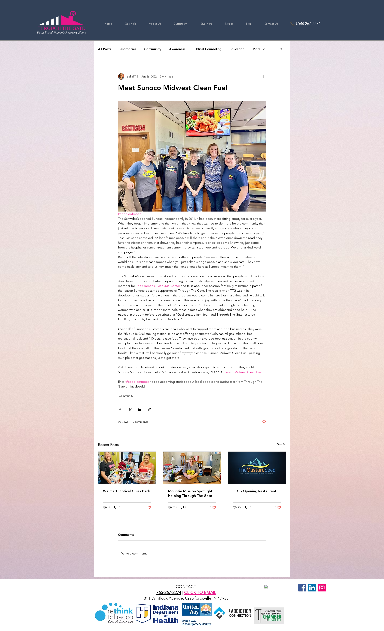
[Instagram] (322, 587)
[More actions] (263, 76)
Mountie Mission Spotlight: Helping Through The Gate (190, 493)
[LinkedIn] (312, 587)
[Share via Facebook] (120, 409)
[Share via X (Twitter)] (130, 409)
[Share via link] (149, 409)
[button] (281, 49)
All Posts (104, 49)
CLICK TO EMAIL (200, 592)
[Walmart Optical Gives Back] (127, 468)
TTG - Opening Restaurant (254, 491)
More (256, 49)
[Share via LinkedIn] (139, 409)
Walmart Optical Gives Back (126, 491)
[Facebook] (302, 587)
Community (152, 49)
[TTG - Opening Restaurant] (257, 468)
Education (236, 49)
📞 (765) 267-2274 (305, 23)
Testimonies (127, 49)
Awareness (177, 49)
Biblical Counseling (207, 49)
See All (281, 444)
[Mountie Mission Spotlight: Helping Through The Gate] (192, 468)
